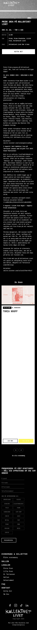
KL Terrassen (9, 574)
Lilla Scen (8, 571)
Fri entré (25, 441)
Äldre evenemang (10, 557)
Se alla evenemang (18, 455)
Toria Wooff (10, 311)
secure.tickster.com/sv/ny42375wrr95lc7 (17, 270)
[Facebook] (9, 605)
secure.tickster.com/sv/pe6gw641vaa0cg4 (17, 143)
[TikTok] (21, 605)
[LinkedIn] (27, 605)
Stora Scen (8, 568)
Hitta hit (18, 52)
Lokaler (6, 565)
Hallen (5, 561)
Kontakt (6, 588)
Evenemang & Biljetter (14, 554)
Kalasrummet (8, 580)
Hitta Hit (7, 591)
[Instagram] (15, 605)
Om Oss (6, 594)
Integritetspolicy (18, 625)
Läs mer (10, 441)
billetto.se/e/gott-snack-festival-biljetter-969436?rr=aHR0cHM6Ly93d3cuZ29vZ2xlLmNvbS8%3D (17, 200)
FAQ (3, 584)
